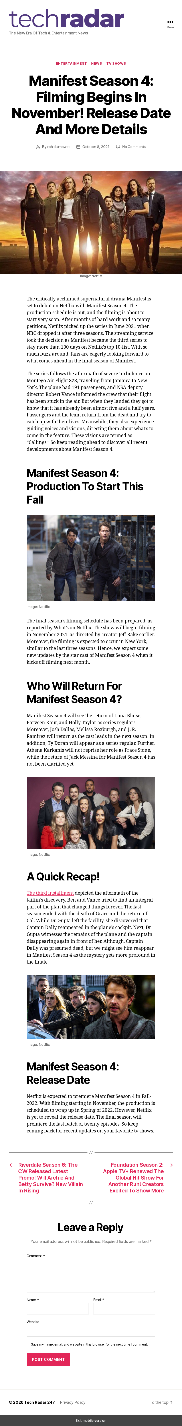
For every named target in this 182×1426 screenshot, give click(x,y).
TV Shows (116, 64)
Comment (36, 1256)
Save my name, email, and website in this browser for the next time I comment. (89, 1344)
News (96, 64)
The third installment (50, 893)
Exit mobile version (91, 1420)
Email (98, 1300)
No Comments (134, 146)
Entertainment (71, 64)
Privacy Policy (72, 1402)
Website (33, 1322)
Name (33, 1300)
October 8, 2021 (95, 146)
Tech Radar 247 (39, 1402)
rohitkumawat (58, 146)
